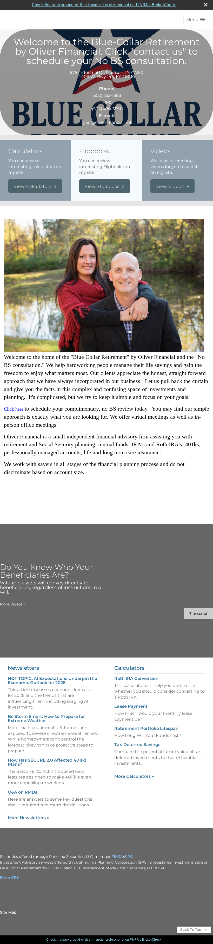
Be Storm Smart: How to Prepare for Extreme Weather (46, 718)
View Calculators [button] (33, 186)
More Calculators (134, 776)
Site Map (8, 912)
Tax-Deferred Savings (137, 744)
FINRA (117, 856)
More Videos (12, 604)
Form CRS (9, 877)
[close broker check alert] (206, 5)
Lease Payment (131, 706)
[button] (195, 19)
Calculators (129, 668)
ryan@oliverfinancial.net (107, 122)
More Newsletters (28, 817)
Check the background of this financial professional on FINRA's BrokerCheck (104, 4)
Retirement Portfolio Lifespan (146, 728)
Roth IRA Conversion (136, 678)
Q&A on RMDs (22, 792)
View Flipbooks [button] (102, 186)
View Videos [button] (170, 186)
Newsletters (23, 668)
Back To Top (191, 930)
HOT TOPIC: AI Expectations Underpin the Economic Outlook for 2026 (52, 680)
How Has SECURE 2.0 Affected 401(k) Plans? (47, 762)
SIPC (128, 856)
